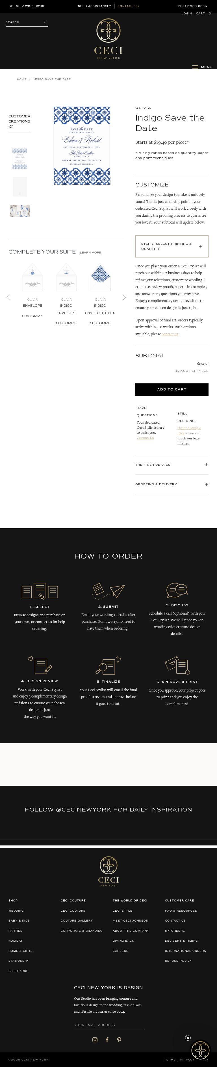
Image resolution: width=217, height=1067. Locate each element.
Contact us (128, 6)
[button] (200, 1050)
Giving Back (123, 941)
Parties (15, 931)
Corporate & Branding (82, 931)
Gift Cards (18, 971)
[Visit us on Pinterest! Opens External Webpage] (119, 1039)
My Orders (175, 931)
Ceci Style (123, 911)
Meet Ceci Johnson (130, 921)
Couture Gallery (77, 921)
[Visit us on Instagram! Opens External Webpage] (94, 1039)
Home (22, 79)
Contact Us (145, 438)
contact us (170, 334)
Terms (170, 1060)
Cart (203, 13)
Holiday (15, 941)
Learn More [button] (90, 252)
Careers (121, 951)
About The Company (131, 931)
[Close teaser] (188, 1038)
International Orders (185, 951)
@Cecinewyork (83, 810)
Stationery (18, 961)
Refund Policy (178, 961)
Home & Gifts (20, 951)
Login (187, 13)
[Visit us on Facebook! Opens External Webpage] (107, 1039)
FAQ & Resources (181, 911)
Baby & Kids (19, 921)
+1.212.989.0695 (192, 6)
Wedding (16, 911)
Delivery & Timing (181, 941)
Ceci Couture (73, 911)
